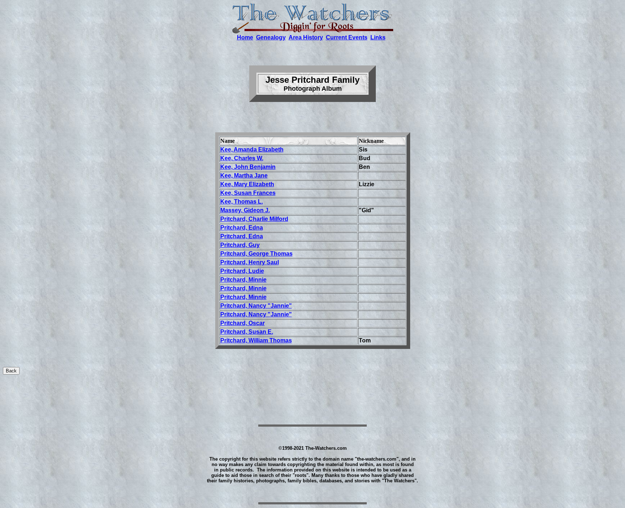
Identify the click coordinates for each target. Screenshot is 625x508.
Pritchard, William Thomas (256, 340)
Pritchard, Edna (241, 236)
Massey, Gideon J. (245, 210)
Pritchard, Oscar (242, 323)
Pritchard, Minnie (243, 288)
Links (378, 37)
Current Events (346, 37)
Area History (306, 37)
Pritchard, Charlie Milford (254, 219)
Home (245, 37)
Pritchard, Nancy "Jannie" (256, 314)
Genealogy (271, 37)
